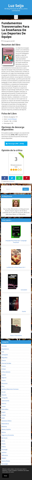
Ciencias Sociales (6, 363)
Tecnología (5, 464)
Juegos (3, 412)
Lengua (4, 415)
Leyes (3, 418)
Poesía (3, 444)
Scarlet (24, 311)
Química (4, 452)
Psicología (4, 449)
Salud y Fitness (6, 461)
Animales (4, 346)
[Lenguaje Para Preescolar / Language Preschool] (16, 231)
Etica (3, 386)
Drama (4, 380)
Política (4, 446)
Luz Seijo (16, 6)
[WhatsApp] (19, 178)
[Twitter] (11, 178)
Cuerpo (4, 375)
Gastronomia (5, 400)
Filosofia (4, 395)
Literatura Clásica (6, 421)
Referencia (5, 455)
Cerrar (5, 475)
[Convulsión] (12, 281)
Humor (4, 406)
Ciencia (4, 360)
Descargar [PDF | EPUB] (16, 144)
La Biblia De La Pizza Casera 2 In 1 (16, 267)
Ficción (4, 392)
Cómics (4, 366)
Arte (3, 352)
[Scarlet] (14, 304)
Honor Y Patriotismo (16, 335)
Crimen (4, 369)
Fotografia (5, 398)
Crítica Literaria (6, 372)
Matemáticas (5, 423)
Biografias (4, 357)
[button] (16, 17)
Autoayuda (5, 355)
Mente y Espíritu (6, 429)
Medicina (4, 426)
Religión (4, 458)
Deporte (4, 378)
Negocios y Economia (8, 435)
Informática (5, 409)
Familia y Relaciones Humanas (10, 389)
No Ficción (4, 438)
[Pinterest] (26, 178)
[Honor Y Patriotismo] (16, 325)
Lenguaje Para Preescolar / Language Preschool (16, 241)
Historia (4, 403)
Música (4, 432)
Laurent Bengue (12, 119)
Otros (3, 441)
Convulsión (24, 290)
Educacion (12, 181)
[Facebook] (4, 178)
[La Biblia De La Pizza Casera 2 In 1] (16, 257)
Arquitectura (5, 349)
